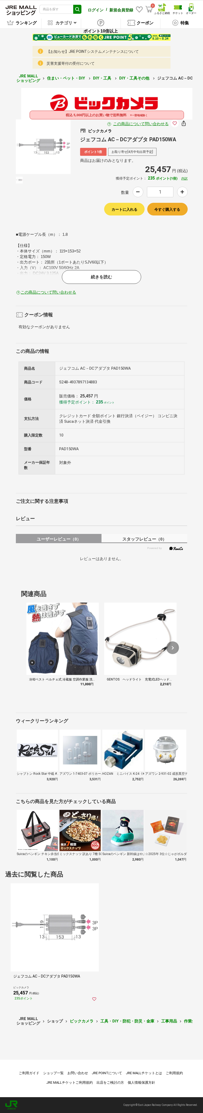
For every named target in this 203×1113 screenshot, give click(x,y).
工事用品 (169, 1021)
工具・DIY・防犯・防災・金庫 (127, 1021)
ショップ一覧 (53, 1073)
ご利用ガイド (29, 1073)
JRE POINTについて (107, 1073)
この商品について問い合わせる (141, 123)
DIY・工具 (102, 78)
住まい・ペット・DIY (66, 78)
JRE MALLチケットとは (144, 1073)
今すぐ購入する (167, 209)
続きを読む (101, 276)
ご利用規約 (174, 1073)
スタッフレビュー (144, 539)
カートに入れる (124, 209)
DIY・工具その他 (134, 78)
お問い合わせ (77, 1073)
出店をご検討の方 (110, 1082)
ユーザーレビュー (59, 539)
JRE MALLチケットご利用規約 (69, 1082)
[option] (43, 146)
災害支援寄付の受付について (71, 63)
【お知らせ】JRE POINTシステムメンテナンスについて (93, 51)
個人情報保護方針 (141, 1082)
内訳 (184, 178)
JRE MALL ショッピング (28, 78)
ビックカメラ (82, 1021)
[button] (172, 647)
